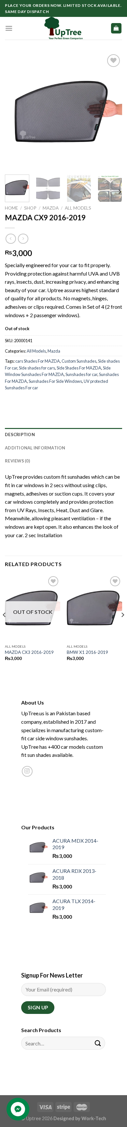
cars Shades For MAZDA (37, 361)
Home (11, 208)
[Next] (112, 111)
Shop (30, 208)
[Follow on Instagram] (27, 771)
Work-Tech (93, 1118)
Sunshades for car (81, 374)
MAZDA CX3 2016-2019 (29, 652)
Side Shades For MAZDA (79, 367)
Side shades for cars (37, 367)
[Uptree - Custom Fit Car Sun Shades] (63, 28)
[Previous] (15, 111)
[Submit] (98, 1043)
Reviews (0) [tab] (17, 460)
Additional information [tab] (35, 447)
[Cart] (116, 28)
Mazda (51, 208)
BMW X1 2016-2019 (87, 652)
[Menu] (9, 28)
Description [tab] (20, 434)
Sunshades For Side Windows (55, 381)
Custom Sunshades (79, 361)
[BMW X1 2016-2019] (94, 608)
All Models (78, 208)
